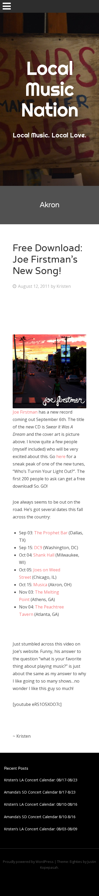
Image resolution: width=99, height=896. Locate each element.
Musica (40, 585)
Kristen (63, 286)
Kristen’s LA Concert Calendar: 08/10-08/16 (40, 804)
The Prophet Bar (51, 533)
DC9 (38, 547)
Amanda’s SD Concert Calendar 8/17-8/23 (40, 792)
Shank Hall (43, 555)
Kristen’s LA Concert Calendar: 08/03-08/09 (40, 828)
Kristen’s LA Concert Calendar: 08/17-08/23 (40, 779)
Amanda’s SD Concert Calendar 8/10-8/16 (40, 816)
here (61, 456)
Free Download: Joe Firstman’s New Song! (47, 260)
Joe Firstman (25, 412)
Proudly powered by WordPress (28, 861)
